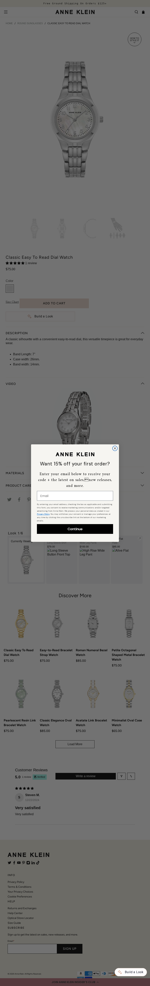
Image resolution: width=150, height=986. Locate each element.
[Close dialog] (114, 448)
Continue (75, 529)
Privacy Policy (43, 514)
